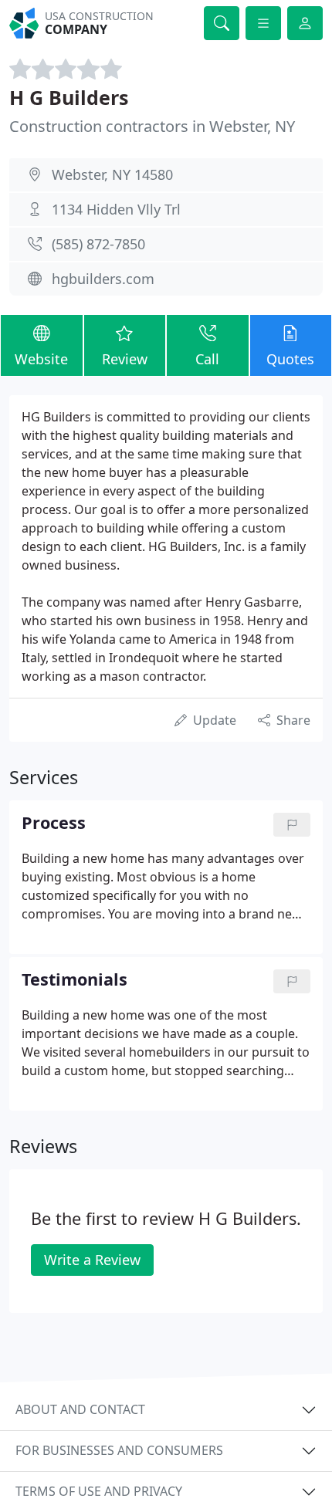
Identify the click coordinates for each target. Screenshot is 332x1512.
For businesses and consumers (119, 1450)
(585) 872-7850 (98, 244)
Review (124, 359)
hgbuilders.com (103, 278)
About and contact (80, 1409)
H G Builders (68, 97)
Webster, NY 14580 (112, 174)
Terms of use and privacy (98, 1491)
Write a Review (92, 1259)
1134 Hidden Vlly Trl (116, 209)
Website (41, 359)
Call (207, 359)
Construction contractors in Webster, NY (152, 126)
